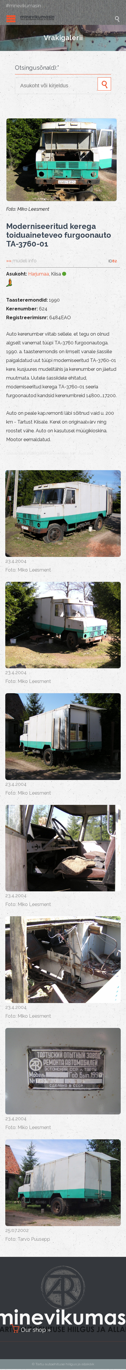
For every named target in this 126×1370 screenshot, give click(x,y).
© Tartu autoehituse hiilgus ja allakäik (63, 1364)
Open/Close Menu (11, 18)
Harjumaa (38, 274)
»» (21, 261)
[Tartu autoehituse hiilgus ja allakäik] (67, 18)
